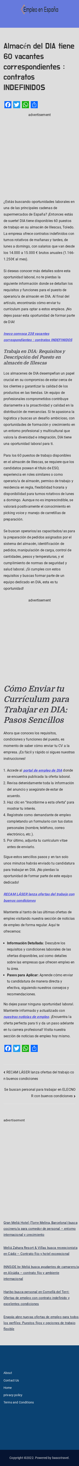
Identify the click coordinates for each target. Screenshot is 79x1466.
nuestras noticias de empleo (26, 1017)
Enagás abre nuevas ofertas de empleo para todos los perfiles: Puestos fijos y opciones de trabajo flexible (41, 1323)
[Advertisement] (39, 158)
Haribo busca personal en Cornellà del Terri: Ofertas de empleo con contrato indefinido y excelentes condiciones (37, 1298)
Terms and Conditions (19, 1402)
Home (8, 1387)
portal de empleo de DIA (42, 770)
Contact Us (11, 1380)
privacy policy (13, 1395)
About (8, 1373)
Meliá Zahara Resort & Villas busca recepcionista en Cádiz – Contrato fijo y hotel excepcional (40, 1251)
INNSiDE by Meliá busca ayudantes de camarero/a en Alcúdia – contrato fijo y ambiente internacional (41, 1273)
